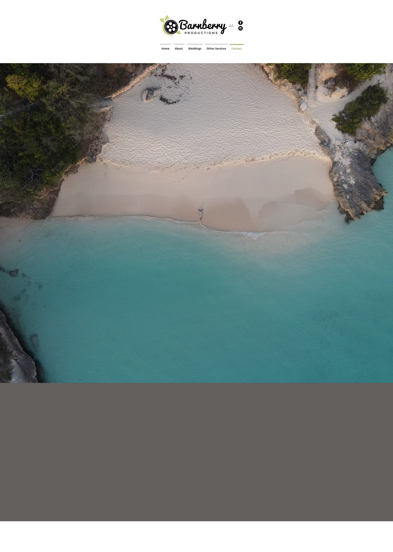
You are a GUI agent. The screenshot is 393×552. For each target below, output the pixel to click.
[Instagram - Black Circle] (240, 28)
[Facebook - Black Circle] (240, 22)
